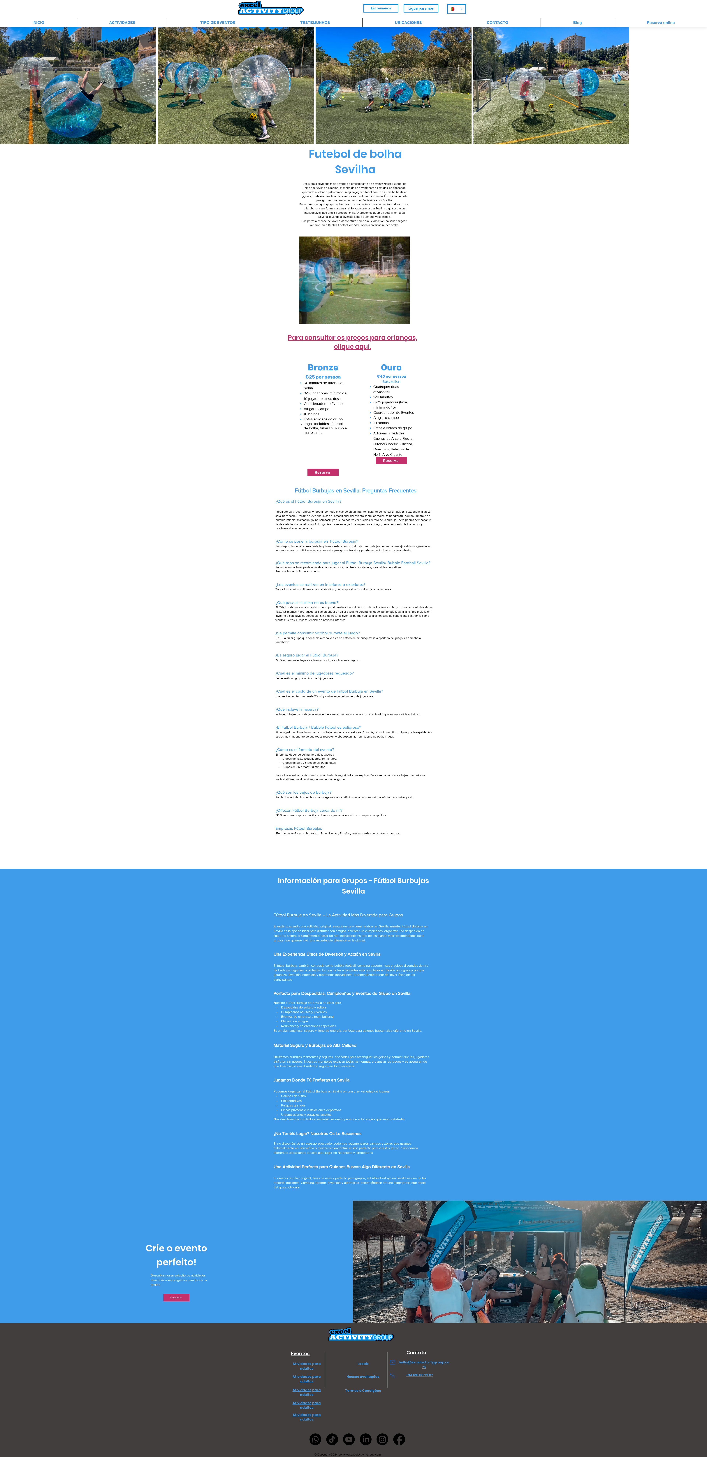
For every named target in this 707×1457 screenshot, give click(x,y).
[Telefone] (392, 1375)
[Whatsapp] (315, 1439)
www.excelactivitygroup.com (362, 1454)
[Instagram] (382, 1439)
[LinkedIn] (366, 1439)
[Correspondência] (392, 1362)
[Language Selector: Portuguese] (456, 9)
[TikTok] (332, 1439)
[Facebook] (399, 1439)
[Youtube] (349, 1439)
